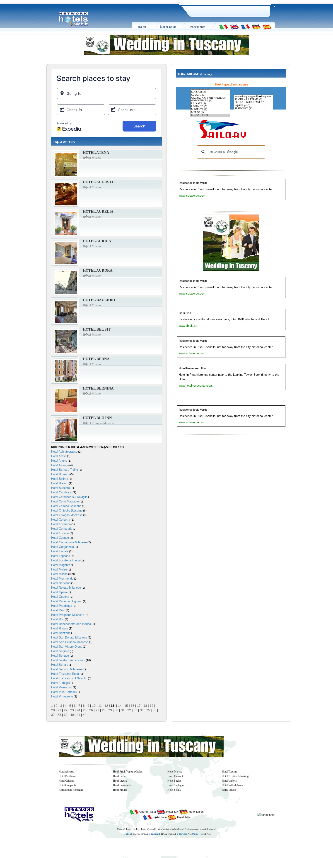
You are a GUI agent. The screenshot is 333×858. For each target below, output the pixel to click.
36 (154, 710)
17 (139, 705)
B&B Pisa (185, 313)
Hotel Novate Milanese (66, 587)
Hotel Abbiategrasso (64, 451)
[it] (223, 26)
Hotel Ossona (60, 596)
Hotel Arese (58, 456)
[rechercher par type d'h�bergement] (253, 96)
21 (59, 710)
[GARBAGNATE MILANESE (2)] (210, 98)
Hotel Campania (67, 785)
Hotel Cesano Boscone (66, 506)
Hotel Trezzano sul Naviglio (69, 678)
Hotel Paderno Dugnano (66, 601)
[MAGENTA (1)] (210, 109)
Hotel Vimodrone (62, 696)
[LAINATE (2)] (210, 103)
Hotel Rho (57, 619)
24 (78, 710)
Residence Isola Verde (193, 183)
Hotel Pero (58, 610)
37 (53, 715)
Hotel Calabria (66, 780)
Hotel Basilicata (67, 776)
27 (97, 710)
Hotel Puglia (174, 780)
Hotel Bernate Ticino (64, 469)
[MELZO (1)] (210, 112)
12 (106, 705)
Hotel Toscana (229, 771)
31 (123, 710)
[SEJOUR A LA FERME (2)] (253, 99)
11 (100, 705)
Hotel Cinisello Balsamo (66, 510)
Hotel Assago (60, 465)
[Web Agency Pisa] (159, 846)
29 (110, 710)
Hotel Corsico (60, 533)
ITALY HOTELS (168, 834)
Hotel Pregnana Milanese (67, 615)
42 (85, 715)
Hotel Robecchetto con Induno (71, 624)
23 (72, 710)
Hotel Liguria (120, 780)
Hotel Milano (59, 574)
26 (91, 710)
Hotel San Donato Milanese (69, 637)
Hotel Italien (196, 811)
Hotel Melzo (59, 569)
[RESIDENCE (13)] (253, 108)
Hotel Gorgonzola (62, 546)
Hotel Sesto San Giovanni (68, 660)
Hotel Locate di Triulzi (65, 560)
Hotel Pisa (205, 834)
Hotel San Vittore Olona (66, 646)
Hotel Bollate (59, 478)
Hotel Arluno (59, 460)
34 (142, 710)
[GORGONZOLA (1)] (210, 100)
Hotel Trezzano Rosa (65, 673)
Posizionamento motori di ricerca (200, 829)
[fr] (245, 26)
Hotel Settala (59, 664)
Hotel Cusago (60, 537)
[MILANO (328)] (210, 115)
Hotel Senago (60, 655)
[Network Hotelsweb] (73, 19)
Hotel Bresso (59, 483)
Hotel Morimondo (62, 578)
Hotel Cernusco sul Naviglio (69, 497)
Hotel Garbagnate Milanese (69, 542)
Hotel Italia (183, 817)
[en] (234, 26)
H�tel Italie (159, 817)
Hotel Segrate (60, 651)
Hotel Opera (59, 592)
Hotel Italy (172, 811)
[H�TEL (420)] (253, 105)
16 (132, 705)
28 (104, 710)
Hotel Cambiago (61, 492)
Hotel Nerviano (60, 583)
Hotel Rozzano (60, 633)
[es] (267, 26)
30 (116, 710)
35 (148, 710)
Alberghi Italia (147, 811)
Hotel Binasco (60, 474)
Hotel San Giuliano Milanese (69, 642)
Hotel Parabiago (61, 605)
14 (120, 705)
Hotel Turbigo (60, 683)
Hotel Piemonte (175, 776)
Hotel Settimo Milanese (66, 669)
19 (151, 705)
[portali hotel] (266, 814)
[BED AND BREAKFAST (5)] (253, 102)
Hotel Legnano (60, 556)
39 (66, 715)
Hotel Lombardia (122, 785)
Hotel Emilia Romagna (71, 789)
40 (72, 715)
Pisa (189, 834)
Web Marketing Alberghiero (170, 829)
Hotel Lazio (119, 776)
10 (94, 705)
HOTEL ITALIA (140, 834)
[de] (256, 26)
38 (59, 715)
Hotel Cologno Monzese (66, 515)
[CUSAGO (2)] (210, 95)
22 (66, 710)
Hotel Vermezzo (61, 687)
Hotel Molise (120, 789)
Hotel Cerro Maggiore (65, 501)
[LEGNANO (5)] (210, 106)
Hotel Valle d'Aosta (232, 785)
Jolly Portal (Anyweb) (146, 829)
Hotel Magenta (60, 565)
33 (135, 710)
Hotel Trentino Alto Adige (236, 776)
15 (126, 705)
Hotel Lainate (59, 551)
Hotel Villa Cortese (63, 692)
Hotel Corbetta (60, 519)
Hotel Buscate (60, 488)
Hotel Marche (174, 771)
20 (53, 710)
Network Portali (125, 829)
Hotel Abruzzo (66, 771)
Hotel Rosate (59, 628)
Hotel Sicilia (174, 789)
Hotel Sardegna (175, 785)
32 (129, 710)
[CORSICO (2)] (210, 92)
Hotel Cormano (61, 524)
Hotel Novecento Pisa (193, 368)
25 (85, 710)
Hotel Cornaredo (61, 528)
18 (145, 705)
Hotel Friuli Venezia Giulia (127, 771)
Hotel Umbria (229, 780)
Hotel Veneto (229, 789)
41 (78, 715)
